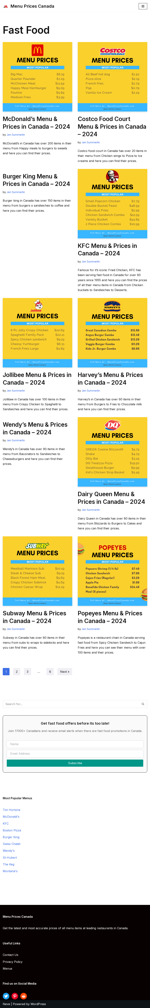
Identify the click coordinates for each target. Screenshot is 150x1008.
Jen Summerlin (16, 134)
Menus (7, 968)
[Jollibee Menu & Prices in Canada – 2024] (37, 332)
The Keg (8, 864)
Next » (64, 671)
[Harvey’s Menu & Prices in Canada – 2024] (112, 332)
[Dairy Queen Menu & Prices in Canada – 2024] (112, 452)
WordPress (38, 1004)
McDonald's (11, 816)
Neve (6, 1004)
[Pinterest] (15, 996)
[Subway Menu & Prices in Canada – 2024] (37, 571)
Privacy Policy (12, 962)
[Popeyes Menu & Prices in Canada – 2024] (112, 571)
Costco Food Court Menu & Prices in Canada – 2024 (112, 126)
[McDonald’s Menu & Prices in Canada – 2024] (37, 77)
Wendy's (9, 850)
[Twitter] (6, 996)
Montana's (10, 871)
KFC (6, 823)
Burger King (11, 837)
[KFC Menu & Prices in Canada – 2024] (112, 203)
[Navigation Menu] (143, 6)
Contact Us (10, 955)
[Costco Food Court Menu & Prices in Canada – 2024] (112, 77)
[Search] (143, 704)
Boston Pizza (12, 830)
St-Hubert (10, 857)
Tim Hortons (11, 810)
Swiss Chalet (11, 844)
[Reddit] (23, 996)
